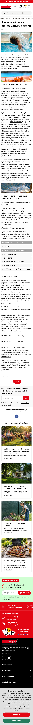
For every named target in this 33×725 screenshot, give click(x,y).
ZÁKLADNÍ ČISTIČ (16, 122)
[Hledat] (5, 13)
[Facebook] (4, 658)
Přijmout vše (16, 721)
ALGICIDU (23, 138)
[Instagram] (9, 658)
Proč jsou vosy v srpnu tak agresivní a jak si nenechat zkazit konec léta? (16, 450)
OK (26, 398)
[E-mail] (3, 623)
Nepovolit (16, 715)
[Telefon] (3, 618)
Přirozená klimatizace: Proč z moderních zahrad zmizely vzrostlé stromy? (16, 487)
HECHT (2, 18)
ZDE (9, 703)
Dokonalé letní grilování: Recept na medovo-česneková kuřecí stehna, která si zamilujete (16, 562)
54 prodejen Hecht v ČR (24, 630)
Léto (7, 18)
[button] (15, 7)
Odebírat (26, 593)
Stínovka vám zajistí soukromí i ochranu (15, 525)
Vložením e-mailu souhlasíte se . (15, 404)
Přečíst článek (8, 458)
